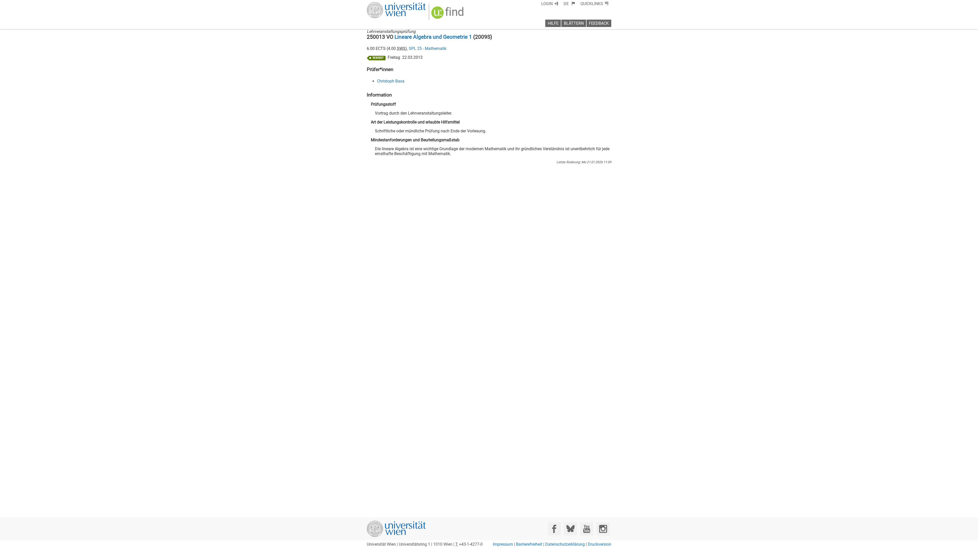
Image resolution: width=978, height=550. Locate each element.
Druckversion (599, 544)
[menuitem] (569, 3)
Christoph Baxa (390, 81)
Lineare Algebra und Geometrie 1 (433, 37)
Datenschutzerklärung (565, 544)
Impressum (503, 544)
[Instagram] (602, 528)
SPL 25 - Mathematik (427, 48)
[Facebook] (554, 528)
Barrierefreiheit (529, 544)
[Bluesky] (570, 528)
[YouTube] (586, 528)
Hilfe (553, 23)
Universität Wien (384, 4)
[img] (448, 14)
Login (547, 3)
